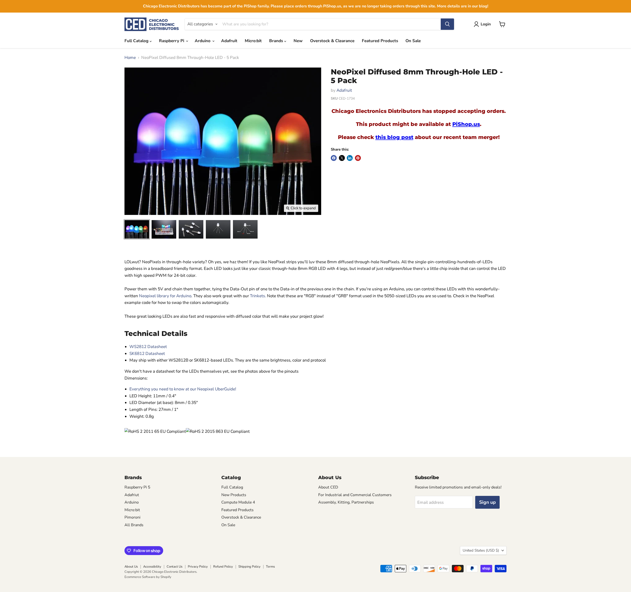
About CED (328, 487)
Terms (270, 566)
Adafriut (131, 495)
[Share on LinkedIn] (350, 158)
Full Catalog (137, 41)
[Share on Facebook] (334, 158)
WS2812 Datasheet (148, 346)
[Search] (447, 24)
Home (130, 57)
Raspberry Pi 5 (137, 487)
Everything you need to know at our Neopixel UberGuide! (182, 389)
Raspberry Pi (172, 41)
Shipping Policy (249, 566)
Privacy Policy (198, 566)
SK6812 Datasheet (147, 353)
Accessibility (152, 566)
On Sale (413, 41)
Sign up (487, 502)
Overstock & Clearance (332, 41)
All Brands (133, 525)
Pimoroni (132, 517)
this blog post (394, 137)
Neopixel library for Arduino (165, 296)
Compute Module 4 (238, 502)
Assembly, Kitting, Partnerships (346, 502)
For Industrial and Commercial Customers (355, 495)
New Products (233, 495)
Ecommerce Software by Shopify (147, 577)
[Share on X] (342, 158)
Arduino (203, 41)
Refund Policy (223, 566)
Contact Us (174, 566)
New (298, 41)
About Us (131, 566)
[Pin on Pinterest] (358, 158)
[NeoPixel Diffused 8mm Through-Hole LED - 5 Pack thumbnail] (164, 229)
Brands (276, 41)
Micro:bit (253, 41)
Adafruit (229, 41)
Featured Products (380, 41)
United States (481, 550)
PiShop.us (466, 124)
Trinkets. (258, 296)
